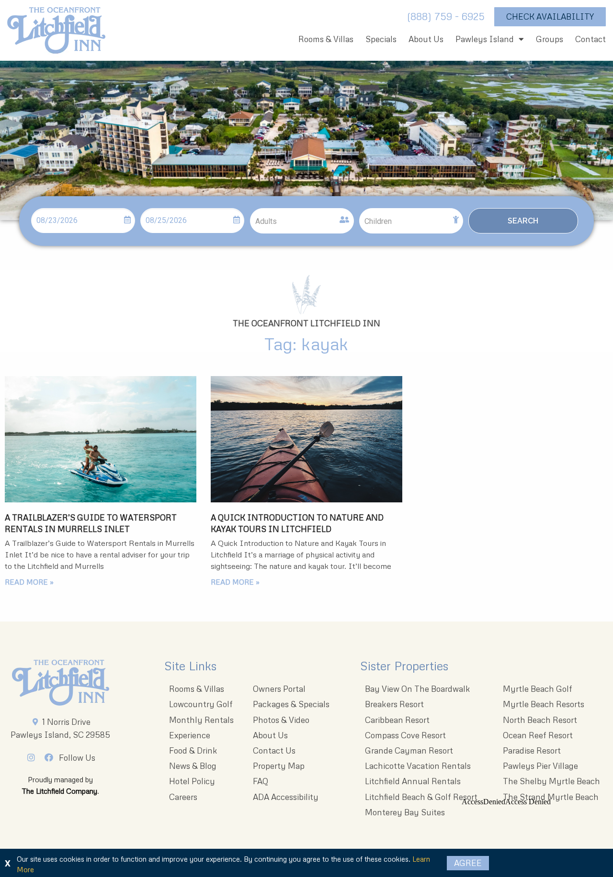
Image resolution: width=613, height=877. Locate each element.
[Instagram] (33, 757)
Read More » (29, 581)
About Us (426, 39)
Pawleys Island (484, 39)
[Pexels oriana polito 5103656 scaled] (100, 439)
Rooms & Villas (325, 39)
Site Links (190, 665)
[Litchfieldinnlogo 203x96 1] (60, 683)
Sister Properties (404, 665)
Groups (549, 39)
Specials (381, 39)
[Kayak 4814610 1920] (306, 439)
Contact (590, 39)
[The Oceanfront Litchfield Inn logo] (56, 32)
